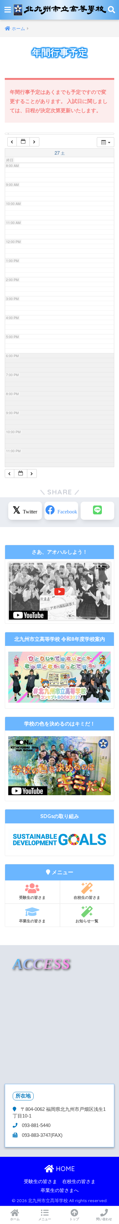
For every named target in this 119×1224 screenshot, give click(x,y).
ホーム (15, 1219)
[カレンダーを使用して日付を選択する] (23, 141)
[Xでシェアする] (25, 511)
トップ (74, 1219)
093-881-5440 (35, 1125)
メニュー (44, 1219)
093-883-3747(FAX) (42, 1135)
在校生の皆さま (87, 897)
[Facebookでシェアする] (61, 511)
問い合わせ (104, 1219)
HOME (64, 1169)
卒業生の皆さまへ (60, 1190)
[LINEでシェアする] (97, 511)
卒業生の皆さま (32, 920)
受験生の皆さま (32, 897)
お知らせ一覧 (87, 920)
